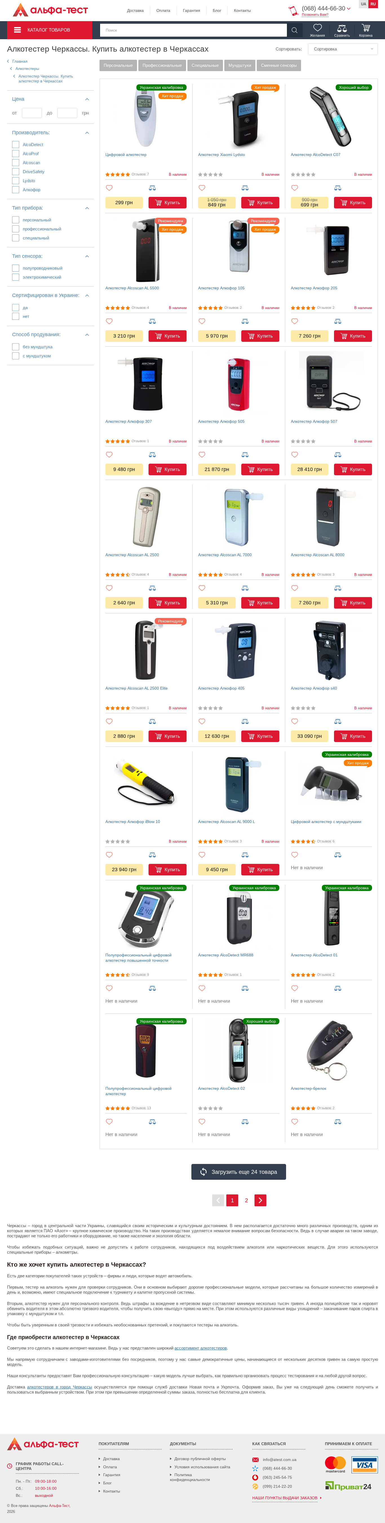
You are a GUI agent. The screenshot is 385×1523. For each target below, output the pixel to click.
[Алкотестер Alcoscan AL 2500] (146, 517)
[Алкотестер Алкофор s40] (331, 650)
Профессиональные (162, 65)
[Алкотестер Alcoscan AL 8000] (331, 517)
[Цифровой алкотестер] (146, 116)
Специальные (205, 65)
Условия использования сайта (202, 1467)
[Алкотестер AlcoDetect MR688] (238, 917)
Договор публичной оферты (200, 1458)
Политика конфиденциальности (190, 1477)
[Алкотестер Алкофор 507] (331, 383)
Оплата (163, 10)
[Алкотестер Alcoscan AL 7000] (238, 517)
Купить (172, 202)
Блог (217, 10)
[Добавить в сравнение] (168, 188)
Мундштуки (240, 65)
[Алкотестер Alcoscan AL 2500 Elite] (146, 650)
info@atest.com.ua (280, 1459)
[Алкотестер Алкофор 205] (331, 250)
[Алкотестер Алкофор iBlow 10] (146, 783)
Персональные (118, 65)
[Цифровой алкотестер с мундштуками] (331, 783)
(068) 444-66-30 (277, 1468)
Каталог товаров (49, 30)
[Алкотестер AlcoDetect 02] (238, 1050)
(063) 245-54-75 (277, 1477)
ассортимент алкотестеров (200, 1348)
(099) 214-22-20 (277, 1486)
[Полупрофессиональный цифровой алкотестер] (146, 1050)
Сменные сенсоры (279, 65)
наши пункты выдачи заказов (284, 1498)
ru (373, 4)
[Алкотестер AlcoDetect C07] (331, 116)
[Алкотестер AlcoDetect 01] (331, 917)
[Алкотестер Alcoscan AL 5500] (146, 250)
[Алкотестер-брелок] (331, 1050)
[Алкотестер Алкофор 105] (238, 250)
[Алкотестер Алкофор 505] (238, 383)
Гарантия (191, 10)
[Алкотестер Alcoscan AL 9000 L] (238, 783)
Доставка (135, 10)
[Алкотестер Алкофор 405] (238, 650)
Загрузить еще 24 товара (244, 1172)
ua (363, 4)
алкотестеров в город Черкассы (59, 1387)
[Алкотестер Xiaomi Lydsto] (238, 116)
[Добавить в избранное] (124, 187)
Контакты (242, 10)
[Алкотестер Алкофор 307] (146, 383)
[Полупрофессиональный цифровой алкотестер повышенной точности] (146, 917)
